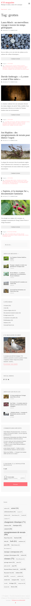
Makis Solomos (15, 545)
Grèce (25, 67)
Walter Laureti (18, 125)
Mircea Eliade (21, 122)
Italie (27, 121)
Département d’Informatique (10, 437)
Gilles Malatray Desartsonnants (11, 431)
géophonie (21, 67)
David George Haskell (19, 65)
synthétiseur (14, 183)
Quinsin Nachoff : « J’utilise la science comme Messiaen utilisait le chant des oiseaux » (14, 444)
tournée (7, 579)
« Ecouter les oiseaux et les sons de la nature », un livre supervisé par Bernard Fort (15, 433)
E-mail (5, 468)
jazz (6, 545)
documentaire (12, 234)
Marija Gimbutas (12, 122)
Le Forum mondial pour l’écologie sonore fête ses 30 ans (18, 396)
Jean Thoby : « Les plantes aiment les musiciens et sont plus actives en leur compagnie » (18, 405)
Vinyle (23, 579)
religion (19, 124)
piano (19, 562)
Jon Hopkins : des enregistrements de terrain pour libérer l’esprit (15, 135)
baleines (7, 515)
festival (17, 538)
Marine (5, 452)
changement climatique (14, 522)
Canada (23, 515)
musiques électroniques (9, 124)
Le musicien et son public (9, 317)
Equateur (20, 181)
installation (22, 541)
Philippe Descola (14, 182)
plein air (7, 565)
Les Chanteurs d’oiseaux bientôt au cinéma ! (18, 258)
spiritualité (6, 125)
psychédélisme (23, 182)
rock (23, 569)
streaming (12, 576)
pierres (10, 69)
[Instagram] (6, 379)
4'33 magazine (7, 2)
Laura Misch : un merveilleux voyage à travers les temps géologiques (14, 25)
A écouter (10, 63)
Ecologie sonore (12, 231)
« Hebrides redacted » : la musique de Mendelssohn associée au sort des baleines (18, 414)
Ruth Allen (26, 69)
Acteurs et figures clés (9, 310)
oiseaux (9, 559)
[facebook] (15, 602)
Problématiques (7, 320)
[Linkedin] (8, 379)
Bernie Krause (15, 515)
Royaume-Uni (18, 69)
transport (15, 579)
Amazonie (7, 180)
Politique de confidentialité (18, 600)
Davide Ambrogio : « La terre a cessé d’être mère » (14, 77)
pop (13, 69)
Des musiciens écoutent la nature (11, 312)
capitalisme (7, 518)
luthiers (5, 122)
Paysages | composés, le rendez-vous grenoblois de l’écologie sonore (18, 265)
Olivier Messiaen (20, 559)
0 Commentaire (13, 30)
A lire (5, 308)
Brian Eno (13, 180)
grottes (5, 68)
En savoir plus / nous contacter (11, 364)
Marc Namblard (7, 548)
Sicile (23, 124)
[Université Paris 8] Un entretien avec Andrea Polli (18, 282)
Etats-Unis (8, 538)
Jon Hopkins (6, 182)
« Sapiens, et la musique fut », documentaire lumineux (15, 192)
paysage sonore (9, 562)
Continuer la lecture (15, 58)
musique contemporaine (13, 552)
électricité (6, 586)
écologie (12, 121)
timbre (11, 125)
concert (8, 529)
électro (24, 180)
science (19, 572)
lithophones (18, 68)
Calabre (7, 121)
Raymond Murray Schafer (11, 569)
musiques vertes (13, 235)
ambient (6, 508)
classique (17, 525)
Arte (6, 234)
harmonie (23, 121)
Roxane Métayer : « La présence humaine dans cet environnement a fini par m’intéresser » (18, 274)
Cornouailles (8, 65)
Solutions (6, 322)
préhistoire (21, 235)
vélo (5, 583)
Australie (19, 511)
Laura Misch (11, 68)
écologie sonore (21, 583)
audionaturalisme (10, 511)
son (6, 576)
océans (23, 555)
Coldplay (19, 180)
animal (14, 508)
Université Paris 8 (8, 325)
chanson (7, 525)
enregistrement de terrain (10, 67)
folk (6, 541)
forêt (13, 541)
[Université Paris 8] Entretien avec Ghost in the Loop (18, 290)
